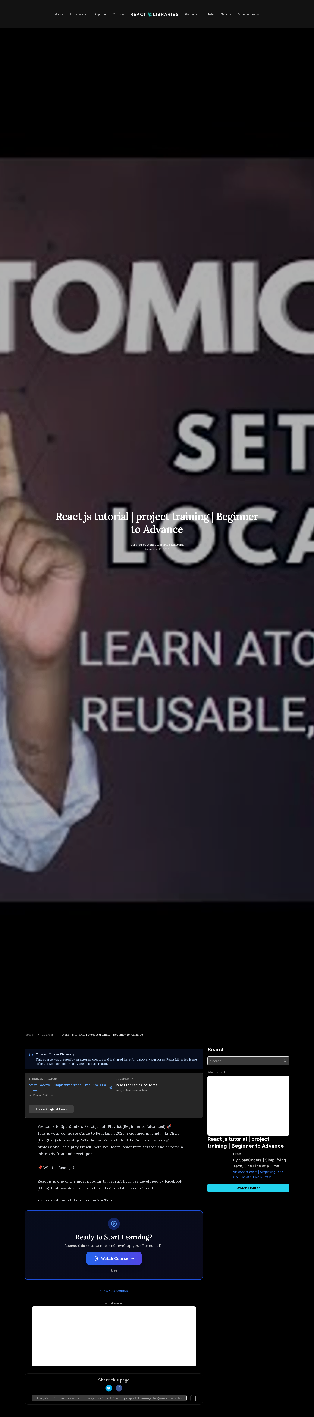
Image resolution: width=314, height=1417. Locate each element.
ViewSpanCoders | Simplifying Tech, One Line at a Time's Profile (258, 1174)
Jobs (211, 14)
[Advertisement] (114, 1336)
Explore (100, 14)
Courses (119, 14)
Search (226, 14)
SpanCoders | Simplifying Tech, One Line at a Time (67, 1087)
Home (58, 14)
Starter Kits (192, 14)
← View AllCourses (114, 1291)
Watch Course (114, 1258)
